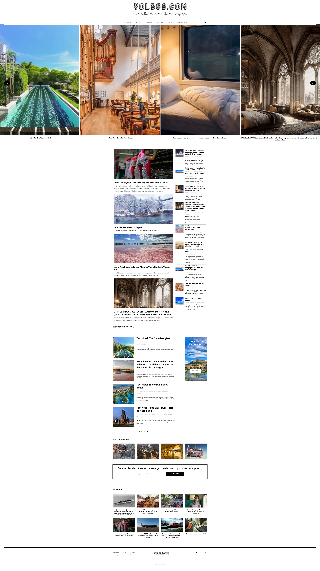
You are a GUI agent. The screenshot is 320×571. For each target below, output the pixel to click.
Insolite (151, 371)
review (165, 414)
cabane (138, 371)
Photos (200, 212)
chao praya (152, 342)
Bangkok (145, 342)
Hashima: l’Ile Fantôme (124, 451)
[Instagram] (205, 552)
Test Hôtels (127, 22)
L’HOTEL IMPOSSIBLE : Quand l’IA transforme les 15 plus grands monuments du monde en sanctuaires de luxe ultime (142, 313)
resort (138, 393)
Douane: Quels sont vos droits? (196, 534)
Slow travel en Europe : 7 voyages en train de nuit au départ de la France (195, 188)
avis (141, 342)
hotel (158, 342)
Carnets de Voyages (182, 22)
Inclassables (200, 156)
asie (137, 342)
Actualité (139, 22)
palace (166, 342)
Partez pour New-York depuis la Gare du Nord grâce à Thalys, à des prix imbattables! (172, 535)
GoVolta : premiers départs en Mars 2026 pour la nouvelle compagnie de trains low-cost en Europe (195, 171)
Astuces (149, 22)
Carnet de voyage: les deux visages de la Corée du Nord (141, 182)
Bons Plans (160, 22)
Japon (198, 302)
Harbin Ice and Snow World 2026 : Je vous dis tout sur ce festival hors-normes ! (280, 138)
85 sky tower (140, 414)
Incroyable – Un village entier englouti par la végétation (200, 138)
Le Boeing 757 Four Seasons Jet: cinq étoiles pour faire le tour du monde (148, 535)
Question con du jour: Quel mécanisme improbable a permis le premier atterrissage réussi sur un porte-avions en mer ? (124, 512)
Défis (170, 22)
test (137, 344)
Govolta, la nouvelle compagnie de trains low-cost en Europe (194, 268)
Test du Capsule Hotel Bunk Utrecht (195, 285)
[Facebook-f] (201, 552)
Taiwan (169, 414)
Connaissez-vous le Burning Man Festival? (196, 451)
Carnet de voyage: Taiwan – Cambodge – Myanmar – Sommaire (196, 511)
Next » (149, 432)
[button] (7, 83)
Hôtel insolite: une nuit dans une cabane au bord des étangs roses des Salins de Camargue (119, 138)
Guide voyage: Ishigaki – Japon (194, 299)
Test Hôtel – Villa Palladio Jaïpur (39, 138)
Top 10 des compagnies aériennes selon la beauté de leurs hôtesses (148, 511)
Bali (141, 391)
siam (170, 342)
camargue (145, 371)
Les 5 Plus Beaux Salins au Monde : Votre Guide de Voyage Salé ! (195, 228)
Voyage (187, 158)
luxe (162, 342)
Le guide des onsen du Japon (128, 227)
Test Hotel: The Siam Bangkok (153, 338)
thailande (143, 344)
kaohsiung (155, 414)
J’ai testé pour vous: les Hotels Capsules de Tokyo (172, 451)
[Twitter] (196, 552)
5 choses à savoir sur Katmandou (148, 451)
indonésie (158, 391)
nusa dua (168, 391)
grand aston (147, 391)
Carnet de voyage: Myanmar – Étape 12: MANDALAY (172, 510)
